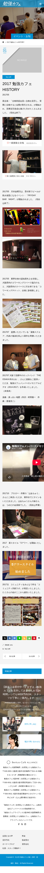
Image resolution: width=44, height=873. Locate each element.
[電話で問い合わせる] (22, 735)
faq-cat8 (8, 77)
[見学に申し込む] (22, 718)
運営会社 (25, 844)
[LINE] (19, 638)
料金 (23, 836)
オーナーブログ (8, 844)
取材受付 (25, 840)
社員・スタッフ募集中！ (11, 848)
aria (11, 645)
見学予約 (5, 840)
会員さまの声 (7, 836)
